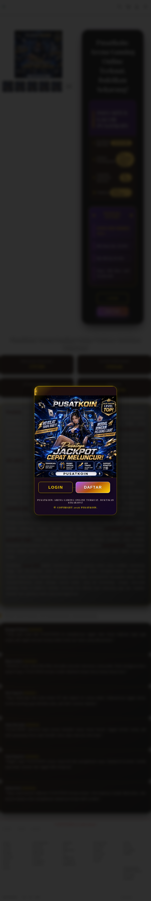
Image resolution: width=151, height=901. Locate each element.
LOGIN (55, 487)
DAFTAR (93, 487)
